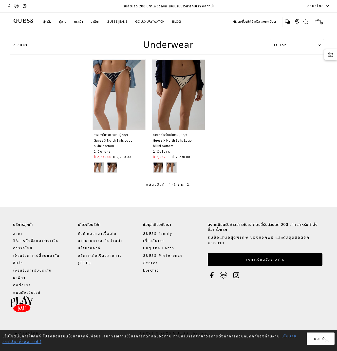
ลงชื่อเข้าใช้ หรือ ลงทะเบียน (257, 21)
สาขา (17, 233)
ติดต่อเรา (22, 285)
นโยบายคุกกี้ (89, 248)
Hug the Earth (158, 248)
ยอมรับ (320, 338)
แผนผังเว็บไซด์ (27, 292)
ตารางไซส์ (22, 248)
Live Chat (150, 270)
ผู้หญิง (47, 21)
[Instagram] (25, 6)
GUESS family (157, 233)
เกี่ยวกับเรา (153, 240)
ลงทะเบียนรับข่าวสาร (265, 259)
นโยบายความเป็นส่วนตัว (100, 240)
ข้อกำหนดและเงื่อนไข (97, 233)
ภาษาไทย (316, 6)
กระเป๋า (78, 21)
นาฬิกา (95, 21)
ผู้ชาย (62, 21)
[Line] (16, 6)
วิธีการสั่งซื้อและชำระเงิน (36, 240)
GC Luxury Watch (150, 21)
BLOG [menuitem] (176, 21)
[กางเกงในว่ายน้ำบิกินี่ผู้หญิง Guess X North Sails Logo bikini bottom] (119, 95)
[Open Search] (306, 22)
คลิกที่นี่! (208, 6)
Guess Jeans (117, 21)
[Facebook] (9, 6)
